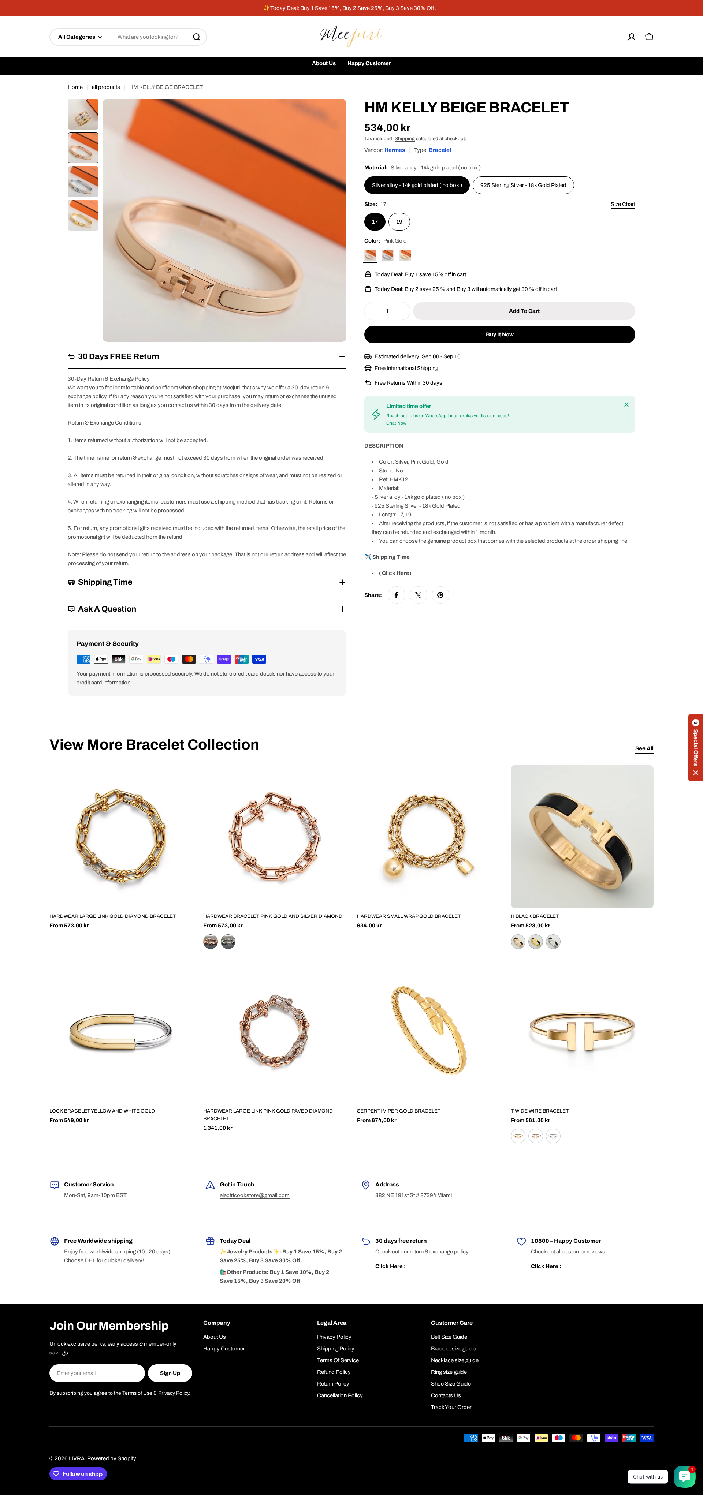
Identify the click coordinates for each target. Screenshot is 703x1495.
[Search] (196, 37)
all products (106, 87)
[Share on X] (418, 595)
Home (75, 87)
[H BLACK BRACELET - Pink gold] (518, 941)
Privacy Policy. (174, 1393)
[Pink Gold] (370, 255)
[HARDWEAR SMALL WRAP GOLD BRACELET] (428, 836)
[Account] (631, 37)
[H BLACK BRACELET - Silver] (553, 941)
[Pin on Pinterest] (440, 595)
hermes (394, 150)
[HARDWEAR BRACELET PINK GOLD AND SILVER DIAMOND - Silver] (228, 941)
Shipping (405, 138)
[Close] (626, 405)
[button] (695, 747)
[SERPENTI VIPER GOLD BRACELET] (428, 1031)
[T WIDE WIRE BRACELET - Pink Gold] (535, 1136)
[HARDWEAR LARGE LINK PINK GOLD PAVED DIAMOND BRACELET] (274, 1031)
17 (375, 222)
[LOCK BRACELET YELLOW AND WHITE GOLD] (120, 1031)
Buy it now (500, 334)
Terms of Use (137, 1393)
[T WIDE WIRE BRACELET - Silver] (553, 1136)
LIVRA (77, 1458)
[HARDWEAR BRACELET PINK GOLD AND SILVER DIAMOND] (274, 836)
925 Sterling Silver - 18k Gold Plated (523, 185)
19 (399, 222)
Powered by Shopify (111, 1458)
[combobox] (128, 37)
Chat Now (396, 423)
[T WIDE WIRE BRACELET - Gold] (518, 1136)
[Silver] (388, 255)
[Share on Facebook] (396, 595)
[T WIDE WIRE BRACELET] (582, 1031)
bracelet (440, 150)
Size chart (623, 204)
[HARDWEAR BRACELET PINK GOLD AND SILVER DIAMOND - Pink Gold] (210, 941)
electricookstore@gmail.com (255, 1195)
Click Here (395, 573)
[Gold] (405, 255)
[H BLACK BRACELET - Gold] (535, 941)
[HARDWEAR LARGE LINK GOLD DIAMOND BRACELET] (120, 836)
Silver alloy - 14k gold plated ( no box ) (417, 185)
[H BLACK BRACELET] (582, 836)
